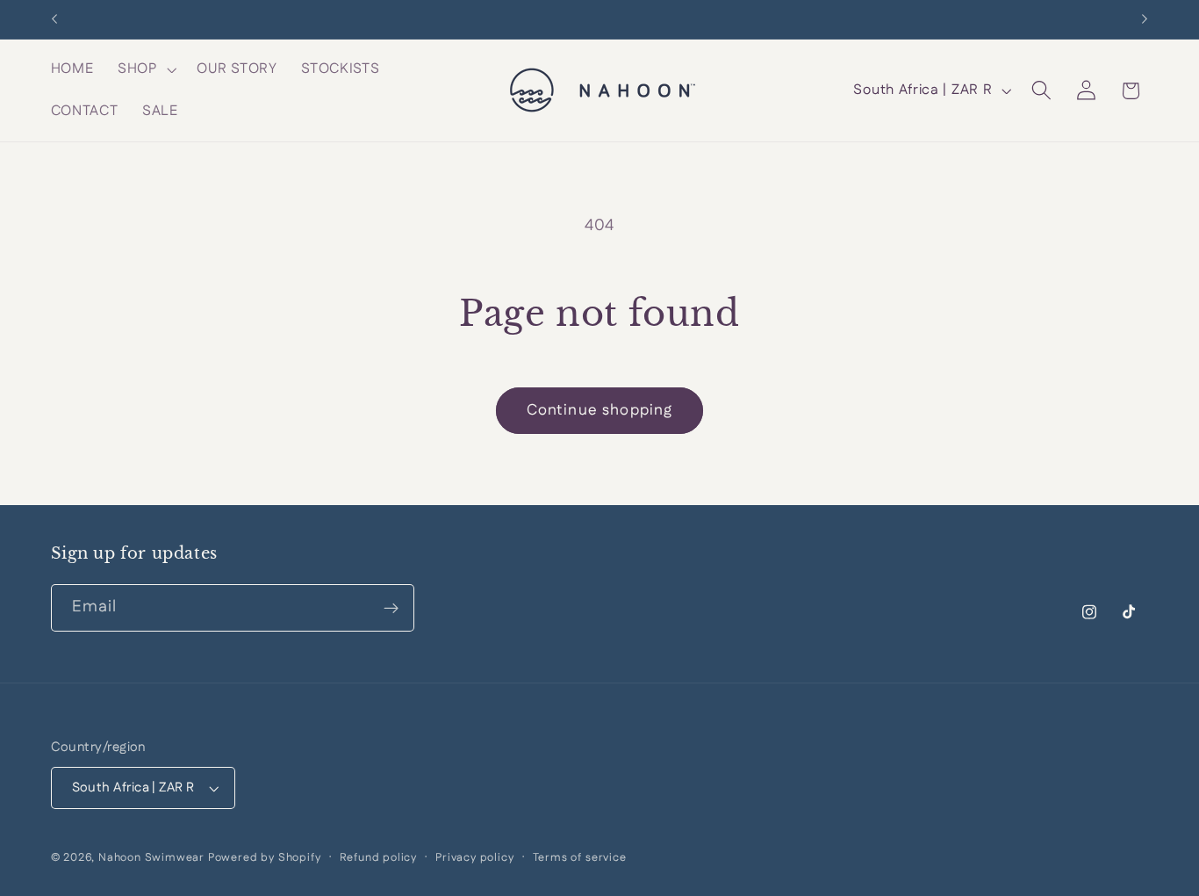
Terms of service (580, 858)
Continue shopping (600, 410)
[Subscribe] (391, 608)
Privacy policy (474, 858)
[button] (145, 69)
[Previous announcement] (54, 19)
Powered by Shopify (264, 858)
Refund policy (378, 858)
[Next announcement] (1144, 19)
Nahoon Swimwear (151, 858)
